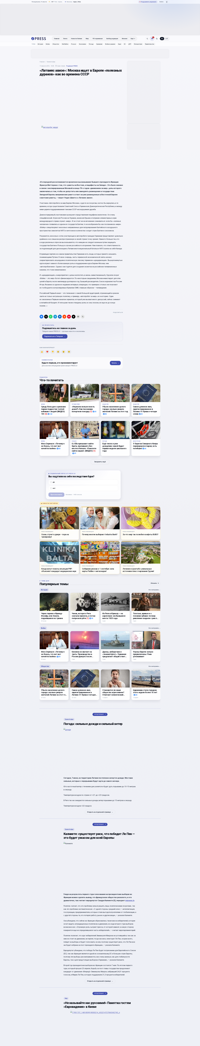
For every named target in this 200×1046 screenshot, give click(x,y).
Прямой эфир (51, 62)
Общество (55, 44)
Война (48, 44)
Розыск (73, 44)
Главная (56, 38)
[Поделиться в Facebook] (41, 316)
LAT (166, 38)
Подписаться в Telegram (54, 336)
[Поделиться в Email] (78, 316)
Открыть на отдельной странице (100, 812)
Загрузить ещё (100, 462)
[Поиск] (147, 39)
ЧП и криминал (97, 38)
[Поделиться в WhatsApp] (50, 316)
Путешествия (138, 44)
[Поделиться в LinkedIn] (60, 316)
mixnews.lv (129, 900)
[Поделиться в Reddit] (64, 316)
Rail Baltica (65, 44)
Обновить (155, 583)
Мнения (124, 38)
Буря (119, 44)
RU (162, 38)
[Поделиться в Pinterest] (69, 316)
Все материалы (154, 590)
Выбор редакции (112, 38)
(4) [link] (46, 414)
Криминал (99, 44)
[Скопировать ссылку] (83, 316)
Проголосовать (56, 495)
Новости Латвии (76, 38)
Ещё (132, 38)
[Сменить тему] (157, 39)
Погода (91, 44)
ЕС (125, 44)
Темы (34, 44)
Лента (65, 38)
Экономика (82, 44)
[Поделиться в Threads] (73, 316)
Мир (87, 38)
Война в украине (110, 44)
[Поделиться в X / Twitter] (46, 316)
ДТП (129, 44)
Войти (161, 2)
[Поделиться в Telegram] (55, 316)
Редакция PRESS (72, 66)
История (40, 44)
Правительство (149, 44)
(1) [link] (91, 411)
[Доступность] (166, 1)
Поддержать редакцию (147, 2)
